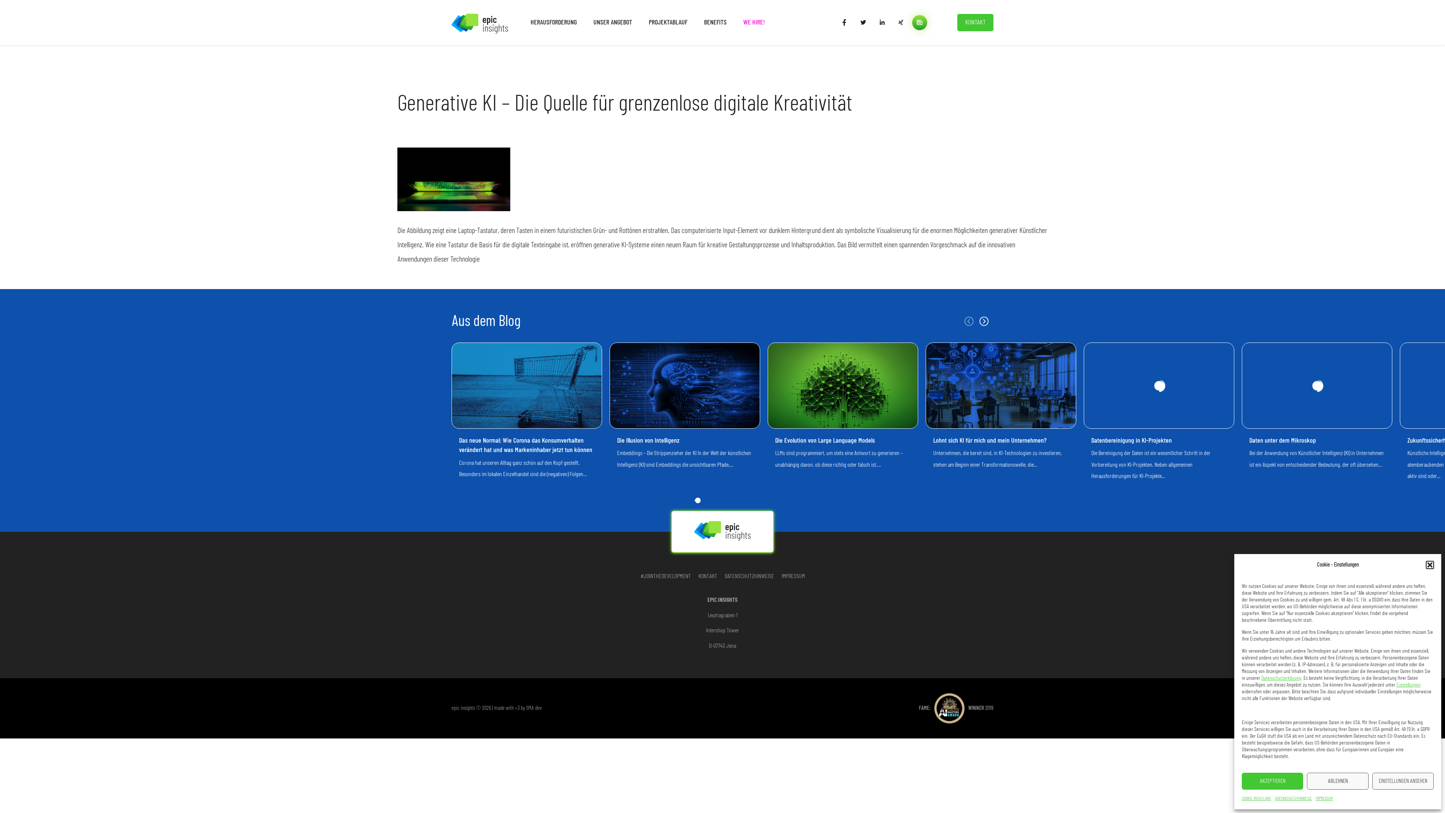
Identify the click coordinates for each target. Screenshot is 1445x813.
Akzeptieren (1272, 781)
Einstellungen (1408, 685)
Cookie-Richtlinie (1256, 798)
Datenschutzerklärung (1281, 678)
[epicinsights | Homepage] (480, 22)
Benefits (715, 22)
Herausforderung (554, 22)
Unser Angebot (612, 22)
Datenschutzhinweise (1293, 798)
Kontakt (975, 22)
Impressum (1324, 798)
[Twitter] (863, 22)
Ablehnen (1338, 781)
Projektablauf (668, 22)
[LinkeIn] (882, 22)
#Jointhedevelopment (665, 576)
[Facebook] (844, 22)
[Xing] (900, 22)
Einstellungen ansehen (1403, 781)
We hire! (754, 22)
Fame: (956, 708)
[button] (1430, 565)
